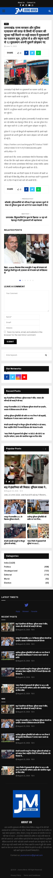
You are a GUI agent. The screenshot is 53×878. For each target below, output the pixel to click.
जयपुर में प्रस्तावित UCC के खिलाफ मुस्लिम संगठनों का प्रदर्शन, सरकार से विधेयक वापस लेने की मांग (33, 639)
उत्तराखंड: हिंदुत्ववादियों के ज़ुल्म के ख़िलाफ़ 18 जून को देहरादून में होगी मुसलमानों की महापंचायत (26, 219)
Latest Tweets (9, 597)
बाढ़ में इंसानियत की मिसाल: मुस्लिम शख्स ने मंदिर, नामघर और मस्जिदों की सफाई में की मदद (32, 625)
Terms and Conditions (32, 875)
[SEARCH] (46, 355)
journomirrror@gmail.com (32, 855)
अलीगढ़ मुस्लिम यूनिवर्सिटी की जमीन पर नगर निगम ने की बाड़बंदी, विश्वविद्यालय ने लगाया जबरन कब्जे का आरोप (33, 655)
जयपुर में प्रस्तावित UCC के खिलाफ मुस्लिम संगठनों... (13, 518)
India (6, 24)
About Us (21, 3)
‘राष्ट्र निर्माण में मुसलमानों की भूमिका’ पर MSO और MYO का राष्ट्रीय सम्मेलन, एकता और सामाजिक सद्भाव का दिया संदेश (33, 688)
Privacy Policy (16, 875)
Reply (18, 611)
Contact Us (31, 3)
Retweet (25, 611)
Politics (7, 567)
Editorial (8, 575)
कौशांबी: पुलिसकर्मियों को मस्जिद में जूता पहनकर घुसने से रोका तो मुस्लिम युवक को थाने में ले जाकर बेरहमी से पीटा (26, 204)
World (7, 579)
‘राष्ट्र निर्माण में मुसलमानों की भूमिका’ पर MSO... (36, 542)
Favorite (34, 611)
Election (7, 583)
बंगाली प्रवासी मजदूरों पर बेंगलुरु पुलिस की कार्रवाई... (14, 542)
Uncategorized (10, 571)
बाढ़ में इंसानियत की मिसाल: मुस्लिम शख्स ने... (25, 487)
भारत (3, 699)
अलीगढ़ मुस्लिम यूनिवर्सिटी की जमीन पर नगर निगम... (36, 518)
